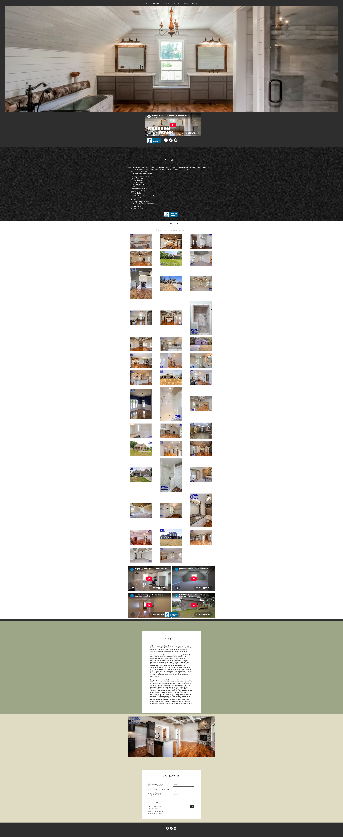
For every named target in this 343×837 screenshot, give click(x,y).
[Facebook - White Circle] (166, 140)
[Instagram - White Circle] (175, 140)
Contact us (200, 167)
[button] (171, 59)
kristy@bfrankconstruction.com (158, 790)
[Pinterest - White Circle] (171, 140)
